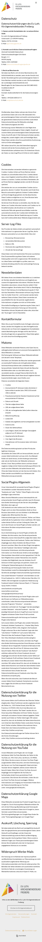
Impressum (16, 917)
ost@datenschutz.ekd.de (15, 100)
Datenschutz (25, 917)
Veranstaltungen (23, 914)
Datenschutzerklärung (12, 930)
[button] (36, 2)
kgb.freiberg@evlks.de (14, 43)
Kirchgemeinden (10, 914)
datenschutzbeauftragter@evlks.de (18, 64)
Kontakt (34, 914)
